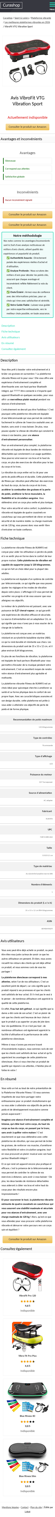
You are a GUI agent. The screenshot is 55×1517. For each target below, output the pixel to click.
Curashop (7, 18)
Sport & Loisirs (22, 18)
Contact (24, 1507)
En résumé (8, 343)
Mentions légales (10, 1507)
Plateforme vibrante (41, 18)
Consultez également (14, 349)
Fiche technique (11, 331)
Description (8, 326)
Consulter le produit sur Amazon (27, 127)
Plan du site (36, 1507)
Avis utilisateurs (11, 337)
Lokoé (27, 1512)
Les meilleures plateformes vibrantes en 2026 (27, 22)
